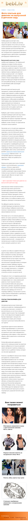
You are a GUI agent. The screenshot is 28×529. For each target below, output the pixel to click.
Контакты (6, 517)
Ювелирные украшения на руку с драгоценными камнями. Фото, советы (13, 427)
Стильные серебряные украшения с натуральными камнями (12, 502)
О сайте (12, 517)
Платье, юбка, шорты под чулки (13, 478)
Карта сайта (23, 519)
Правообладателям (20, 517)
